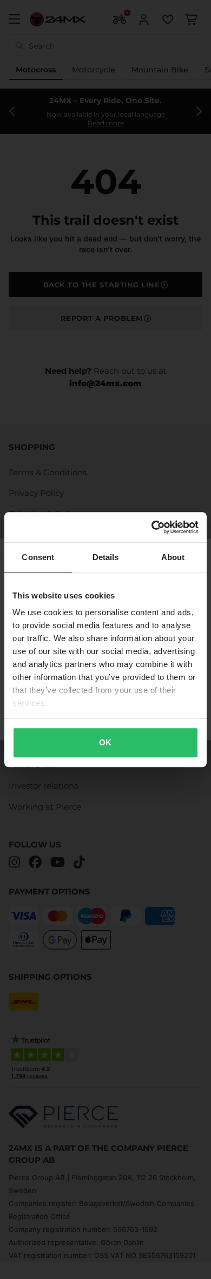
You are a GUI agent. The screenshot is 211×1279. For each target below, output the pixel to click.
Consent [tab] (38, 557)
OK (105, 742)
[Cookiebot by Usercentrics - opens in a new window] (152, 527)
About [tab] (173, 557)
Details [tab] (106, 557)
